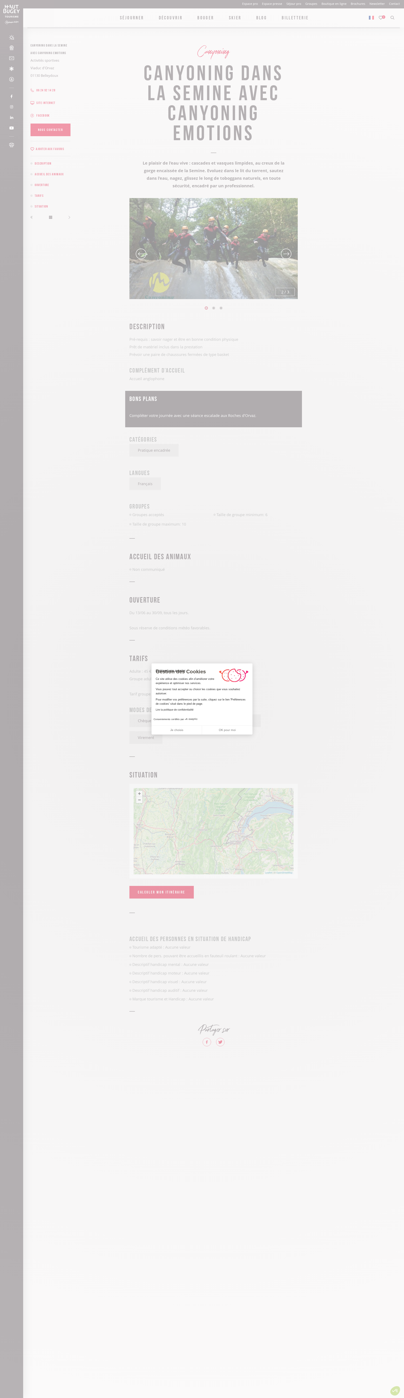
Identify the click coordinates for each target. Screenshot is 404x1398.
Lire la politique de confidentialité (175, 709)
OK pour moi (227, 730)
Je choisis (176, 730)
